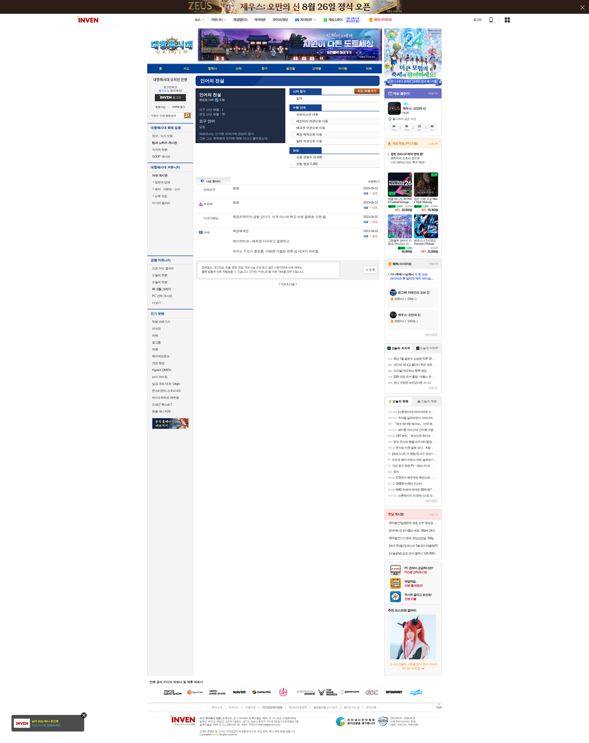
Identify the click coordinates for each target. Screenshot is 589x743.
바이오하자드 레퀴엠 (165, 397)
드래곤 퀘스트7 (162, 404)
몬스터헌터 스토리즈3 (166, 390)
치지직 (156, 328)
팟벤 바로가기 (161, 321)
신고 (374, 193)
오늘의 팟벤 (159, 282)
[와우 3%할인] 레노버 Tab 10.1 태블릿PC (413, 545)
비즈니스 (233, 707)
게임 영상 (158, 363)
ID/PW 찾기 (178, 107)
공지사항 (371, 707)
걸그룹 (156, 342)
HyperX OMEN (161, 370)
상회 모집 (159, 196)
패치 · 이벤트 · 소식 (166, 189)
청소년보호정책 (298, 707)
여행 (155, 349)
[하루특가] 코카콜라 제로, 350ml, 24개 (412, 530)
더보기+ (433, 93)
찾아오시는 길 (351, 707)
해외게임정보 (160, 356)
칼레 (299, 98)
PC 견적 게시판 (162, 295)
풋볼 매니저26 (161, 411)
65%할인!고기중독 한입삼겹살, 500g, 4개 (413, 538)
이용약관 (250, 707)
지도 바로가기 (367, 91)
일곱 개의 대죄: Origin (166, 383)
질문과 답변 (161, 182)
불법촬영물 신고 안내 (325, 707)
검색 (187, 115)
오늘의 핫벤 (159, 275)
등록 (370, 270)
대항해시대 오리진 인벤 (170, 79)
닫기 (84, 715)
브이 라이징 (159, 376)
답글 (366, 193)
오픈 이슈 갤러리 (163, 268)
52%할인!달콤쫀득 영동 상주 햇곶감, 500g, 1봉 (413, 523)
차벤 (155, 335)
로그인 (477, 20)
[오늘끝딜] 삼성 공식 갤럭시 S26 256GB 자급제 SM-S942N (413, 553)
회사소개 (217, 707)
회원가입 (160, 107)
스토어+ (433, 143)
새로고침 (429, 335)
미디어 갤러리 (161, 203)
